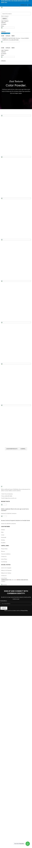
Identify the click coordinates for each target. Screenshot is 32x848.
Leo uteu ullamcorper (10, 359)
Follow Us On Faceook (6, 570)
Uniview (3, 529)
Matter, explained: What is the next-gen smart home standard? (15, 509)
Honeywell (3, 537)
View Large (3, 146)
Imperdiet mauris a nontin (12, 277)
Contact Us (3, 556)
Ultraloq (3, 540)
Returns (3, 551)
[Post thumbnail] (4, 506)
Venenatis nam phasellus (11, 318)
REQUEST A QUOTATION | (9, 38)
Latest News (4, 559)
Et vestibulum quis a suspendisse (15, 235)
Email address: (3, 600)
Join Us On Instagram (6, 567)
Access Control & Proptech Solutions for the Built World (15, 520)
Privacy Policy (4, 548)
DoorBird (3, 542)
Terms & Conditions (5, 554)
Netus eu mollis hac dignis (12, 194)
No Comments (13, 513)
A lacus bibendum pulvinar (12, 401)
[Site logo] (10, 9)
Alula (2, 532)
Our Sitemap (4, 561)
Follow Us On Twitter (6, 573)
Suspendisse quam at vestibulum (15, 152)
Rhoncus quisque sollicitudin (13, 442)
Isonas (2, 534)
